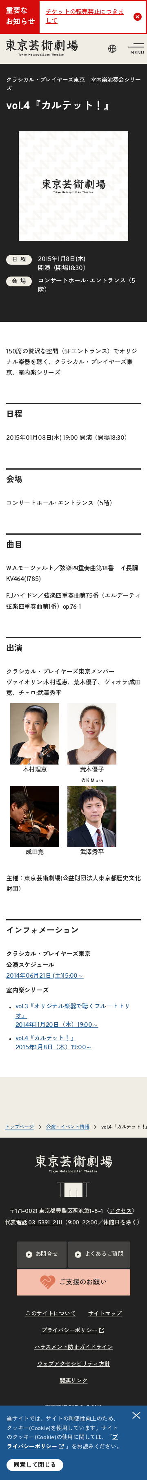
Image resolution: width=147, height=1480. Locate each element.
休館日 (111, 1223)
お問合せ (47, 1254)
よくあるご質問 (104, 1254)
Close (138, 17)
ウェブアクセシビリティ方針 (73, 1364)
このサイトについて (50, 1314)
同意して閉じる (34, 1465)
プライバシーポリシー (69, 1331)
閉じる (136, 1415)
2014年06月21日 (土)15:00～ (45, 976)
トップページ (19, 1127)
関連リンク (74, 1381)
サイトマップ (105, 1314)
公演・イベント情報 (67, 1127)
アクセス (120, 1211)
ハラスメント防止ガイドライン (73, 1347)
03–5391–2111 (45, 1223)
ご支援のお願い (83, 1282)
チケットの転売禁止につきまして (85, 17)
